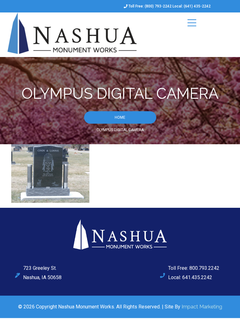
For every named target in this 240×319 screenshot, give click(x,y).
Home (120, 117)
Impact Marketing (202, 307)
